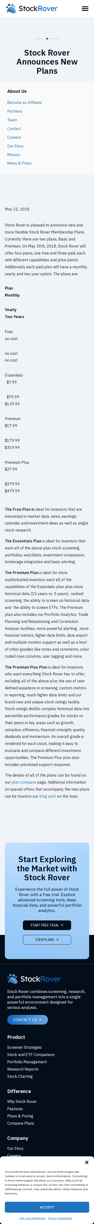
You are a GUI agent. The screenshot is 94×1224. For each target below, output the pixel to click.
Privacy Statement (60, 1218)
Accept (47, 1207)
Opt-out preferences (33, 1218)
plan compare (24, 782)
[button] (86, 1162)
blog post (47, 796)
